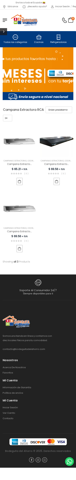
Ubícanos (12, 6)
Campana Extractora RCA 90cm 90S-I (30, 231)
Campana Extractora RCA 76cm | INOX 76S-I (34, 164)
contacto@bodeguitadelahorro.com (24, 349)
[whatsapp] (44, 459)
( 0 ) (26, 173)
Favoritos (8, 372)
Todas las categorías (15, 42)
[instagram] (38, 459)
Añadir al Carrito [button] (19, 181)
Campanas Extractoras (15, 160)
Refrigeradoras (58, 42)
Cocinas (38, 42)
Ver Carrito (9, 413)
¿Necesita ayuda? (37, 6)
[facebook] (31, 459)
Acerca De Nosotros (14, 367)
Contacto (8, 418)
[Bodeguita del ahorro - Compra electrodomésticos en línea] (24, 20)
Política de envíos (13, 393)
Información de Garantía (17, 387)
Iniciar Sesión (10, 407)
